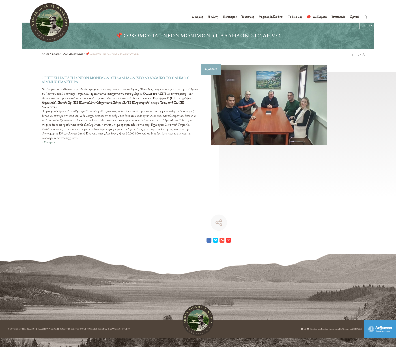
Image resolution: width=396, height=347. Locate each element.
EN (370, 25)
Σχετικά (354, 17)
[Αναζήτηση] (365, 18)
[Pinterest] (228, 240)
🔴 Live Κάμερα (317, 17)
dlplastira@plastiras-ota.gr (329, 329)
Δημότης (56, 53)
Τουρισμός (247, 17)
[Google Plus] (222, 240)
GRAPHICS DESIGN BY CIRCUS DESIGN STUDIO (108, 329)
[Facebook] (209, 240)
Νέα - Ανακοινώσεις (73, 53)
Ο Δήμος (197, 17)
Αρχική (45, 53)
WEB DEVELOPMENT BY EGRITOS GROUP (67, 329)
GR (363, 25)
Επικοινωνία (338, 17)
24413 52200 (357, 329)
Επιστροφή (49, 142)
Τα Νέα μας (295, 17)
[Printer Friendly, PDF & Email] (353, 54)
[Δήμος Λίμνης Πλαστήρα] (49, 22)
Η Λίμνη (213, 17)
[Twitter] (215, 240)
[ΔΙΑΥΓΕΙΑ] (380, 329)
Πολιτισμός (230, 17)
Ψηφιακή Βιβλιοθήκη (271, 17)
